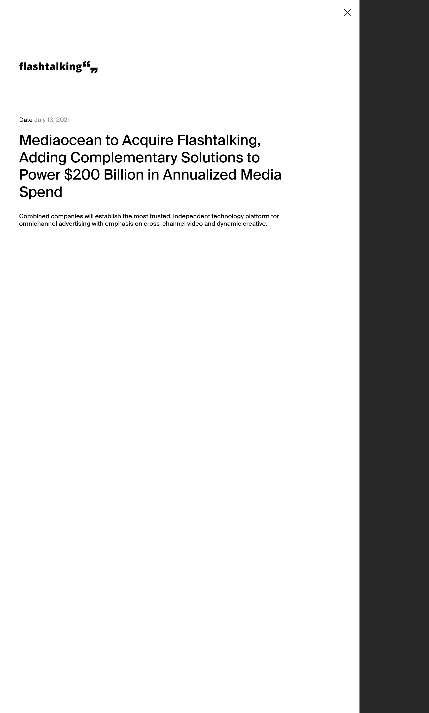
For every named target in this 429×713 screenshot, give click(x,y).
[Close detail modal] (347, 12)
